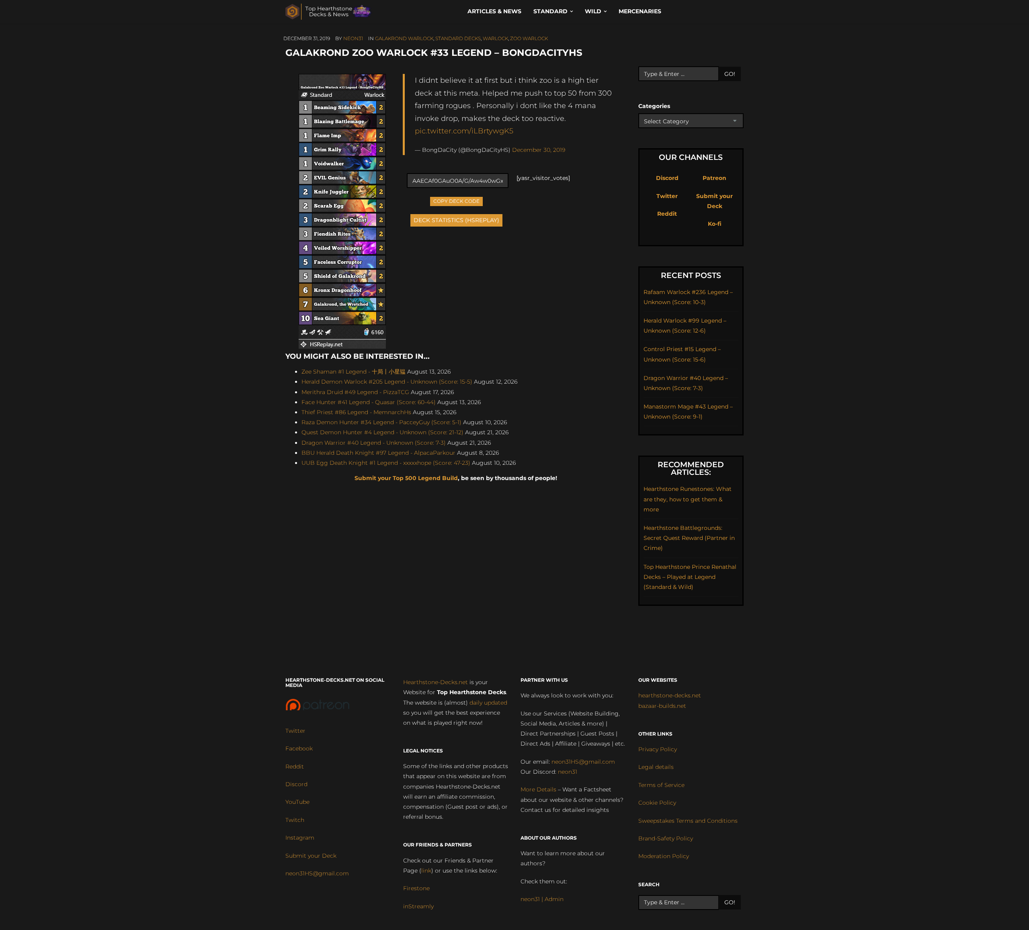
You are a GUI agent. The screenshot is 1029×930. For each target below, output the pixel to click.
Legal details (656, 767)
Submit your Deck (310, 855)
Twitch (294, 820)
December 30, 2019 (538, 149)
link (426, 870)
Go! (729, 74)
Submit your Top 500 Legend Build (406, 478)
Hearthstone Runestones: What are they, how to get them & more (688, 499)
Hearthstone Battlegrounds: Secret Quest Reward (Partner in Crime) (689, 538)
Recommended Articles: (691, 468)
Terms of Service (661, 785)
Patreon (714, 178)
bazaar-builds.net (662, 705)
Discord (667, 178)
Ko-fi (715, 223)
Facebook (299, 748)
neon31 (353, 38)
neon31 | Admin (542, 899)
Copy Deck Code (456, 200)
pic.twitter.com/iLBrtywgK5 (464, 131)
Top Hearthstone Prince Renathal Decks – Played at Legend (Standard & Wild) (690, 577)
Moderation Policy (663, 856)
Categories (654, 106)
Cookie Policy (657, 802)
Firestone (416, 888)
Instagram (299, 837)
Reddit (667, 213)
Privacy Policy (657, 749)
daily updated (488, 702)
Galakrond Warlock (404, 38)
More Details (538, 789)
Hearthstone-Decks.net (435, 682)
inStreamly (418, 906)
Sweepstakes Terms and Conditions (688, 820)
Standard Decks (458, 38)
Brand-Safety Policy (665, 838)
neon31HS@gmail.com (317, 873)
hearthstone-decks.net (669, 695)
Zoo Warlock (529, 38)
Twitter (667, 196)
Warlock (495, 38)
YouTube (297, 801)
